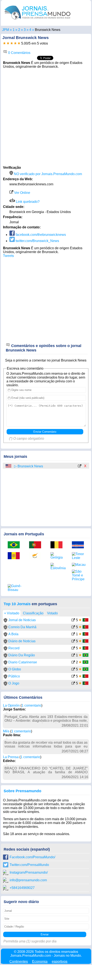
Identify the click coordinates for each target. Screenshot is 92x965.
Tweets (8, 256)
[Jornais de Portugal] (36, 545)
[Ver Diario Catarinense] (73, 662)
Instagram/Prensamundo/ (29, 872)
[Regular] (8, 43)
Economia (39, 961)
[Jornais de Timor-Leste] (79, 556)
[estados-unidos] (8, 466)
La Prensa (11, 757)
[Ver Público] (73, 676)
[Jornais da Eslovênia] (58, 566)
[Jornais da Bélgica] (58, 545)
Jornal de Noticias (22, 620)
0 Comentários (18, 53)
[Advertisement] (46, 116)
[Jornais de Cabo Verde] (79, 545)
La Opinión (11, 705)
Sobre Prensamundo (22, 791)
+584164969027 (22, 888)
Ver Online (21, 192)
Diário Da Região (21, 655)
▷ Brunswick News (28, 466)
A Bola (13, 634)
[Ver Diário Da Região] (73, 655)
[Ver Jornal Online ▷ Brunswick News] (79, 466)
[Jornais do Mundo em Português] (37, 20)
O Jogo (13, 683)
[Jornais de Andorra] (15, 556)
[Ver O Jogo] (73, 684)
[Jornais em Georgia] (25, 30)
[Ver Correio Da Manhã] (73, 627)
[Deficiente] (4, 43)
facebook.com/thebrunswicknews (40, 234)
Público (14, 676)
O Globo (14, 669)
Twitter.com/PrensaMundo (29, 865)
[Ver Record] (73, 648)
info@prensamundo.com (28, 880)
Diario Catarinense (22, 662)
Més (6, 731)
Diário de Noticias (22, 641)
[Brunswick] (30, 30)
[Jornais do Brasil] (15, 545)
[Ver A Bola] (73, 634)
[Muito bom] (15, 43)
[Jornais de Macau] (79, 565)
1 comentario (31, 705)
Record (13, 648)
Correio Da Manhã (22, 627)
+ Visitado (11, 613)
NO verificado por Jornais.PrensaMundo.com (47, 174)
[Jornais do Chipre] (36, 556)
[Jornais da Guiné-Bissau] (15, 588)
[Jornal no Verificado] (5, 621)
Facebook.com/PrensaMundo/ (32, 857)
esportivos (59, 961)
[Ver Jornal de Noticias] (73, 620)
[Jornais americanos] (14, 30)
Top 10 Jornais (17, 604)
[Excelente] (19, 43)
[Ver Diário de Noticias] (73, 641)
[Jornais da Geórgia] (58, 555)
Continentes (18, 961)
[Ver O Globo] (73, 669)
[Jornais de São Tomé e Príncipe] (79, 575)
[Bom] (11, 43)
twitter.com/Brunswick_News (37, 241)
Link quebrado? (27, 201)
